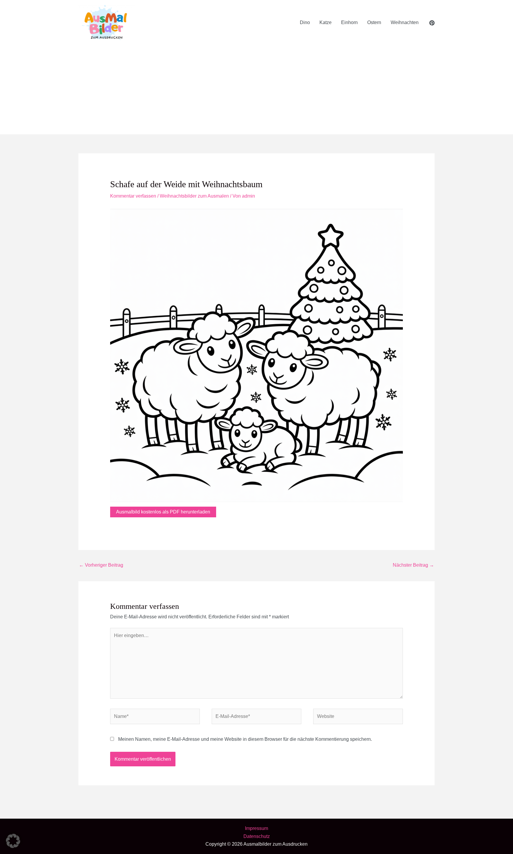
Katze (325, 22)
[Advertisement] (256, 89)
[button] (13, 841)
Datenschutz (256, 836)
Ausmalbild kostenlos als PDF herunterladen (163, 511)
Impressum (256, 828)
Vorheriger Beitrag (101, 565)
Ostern (374, 22)
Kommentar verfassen (133, 195)
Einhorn (349, 22)
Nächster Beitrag (413, 565)
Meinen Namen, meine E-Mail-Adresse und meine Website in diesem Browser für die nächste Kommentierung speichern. (245, 739)
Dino (305, 22)
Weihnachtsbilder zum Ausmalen (194, 195)
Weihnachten (405, 22)
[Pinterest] (432, 23)
